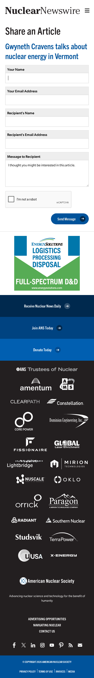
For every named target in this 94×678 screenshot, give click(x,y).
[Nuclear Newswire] (70, 645)
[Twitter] (23, 645)
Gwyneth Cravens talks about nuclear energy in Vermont (46, 51)
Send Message (66, 219)
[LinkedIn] (33, 645)
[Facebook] (14, 645)
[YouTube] (52, 645)
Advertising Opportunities (47, 619)
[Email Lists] (80, 645)
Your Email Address (22, 91)
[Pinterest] (61, 645)
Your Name (15, 69)
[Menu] (86, 10)
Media (71, 671)
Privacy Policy (27, 671)
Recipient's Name (20, 113)
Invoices (60, 671)
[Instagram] (42, 645)
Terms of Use (45, 671)
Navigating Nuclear (47, 625)
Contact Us (47, 631)
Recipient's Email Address (27, 134)
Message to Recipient (23, 156)
